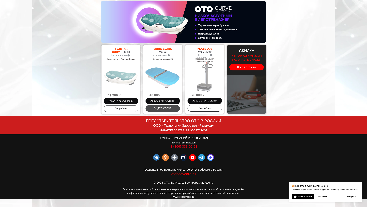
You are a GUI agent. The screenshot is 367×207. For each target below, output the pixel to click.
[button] (121, 101)
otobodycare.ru (183, 174)
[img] (183, 22)
